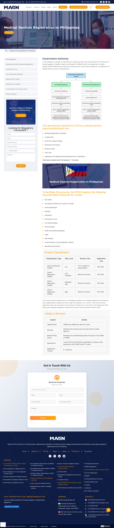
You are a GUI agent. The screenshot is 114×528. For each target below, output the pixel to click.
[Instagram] (104, 2)
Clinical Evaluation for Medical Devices (15, 476)
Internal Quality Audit (91, 482)
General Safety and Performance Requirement (19, 64)
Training (87, 485)
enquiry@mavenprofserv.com (96, 500)
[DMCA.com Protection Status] (105, 526)
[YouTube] (109, 2)
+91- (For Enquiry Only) (15, 2)
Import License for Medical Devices (68, 463)
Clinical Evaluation (11, 94)
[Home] (6, 50)
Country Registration (91, 473)
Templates (88, 451)
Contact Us (63, 7)
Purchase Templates (102, 7)
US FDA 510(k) (62, 471)
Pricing (43, 7)
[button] (57, 390)
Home (24, 451)
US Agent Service (63, 479)
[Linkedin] (106, 2)
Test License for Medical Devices (40, 483)
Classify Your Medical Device (78, 7)
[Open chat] (108, 510)
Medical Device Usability (13, 84)
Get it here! (21, 115)
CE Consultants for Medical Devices (14, 468)
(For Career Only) (37, 2)
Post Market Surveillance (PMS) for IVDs (16, 479)
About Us (36, 7)
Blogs (49, 7)
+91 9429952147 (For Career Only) (97, 512)
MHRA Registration (90, 466)
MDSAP (87, 476)
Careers (55, 7)
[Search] (90, 7)
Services (28, 7)
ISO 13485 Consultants (92, 491)
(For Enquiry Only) (98, 503)
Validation (88, 488)
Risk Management (11, 59)
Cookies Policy (44, 526)
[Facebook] (101, 2)
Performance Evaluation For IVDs (13, 482)
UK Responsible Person (92, 463)
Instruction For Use (11, 69)
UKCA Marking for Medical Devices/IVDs (70, 488)
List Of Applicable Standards (14, 74)
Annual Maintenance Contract (94, 479)
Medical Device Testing (13, 79)
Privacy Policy (33, 526)
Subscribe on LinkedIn (11, 506)
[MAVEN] (11, 7)
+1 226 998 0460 (92, 506)
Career (64, 451)
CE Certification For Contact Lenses (16, 89)
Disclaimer (54, 526)
